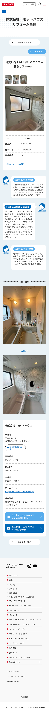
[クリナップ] (8, 4)
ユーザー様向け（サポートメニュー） (23, 624)
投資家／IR (13, 653)
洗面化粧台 (13, 593)
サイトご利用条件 (13, 671)
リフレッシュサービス (17, 629)
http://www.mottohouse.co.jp (19, 491)
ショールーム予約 (29, 4)
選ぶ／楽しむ (14, 575)
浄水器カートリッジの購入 (19, 638)
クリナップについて (16, 643)
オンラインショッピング (18, 634)
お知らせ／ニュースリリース (19, 657)
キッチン (12, 585)
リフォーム (13, 615)
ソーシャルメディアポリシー (17, 676)
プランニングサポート (17, 601)
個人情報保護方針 (13, 681)
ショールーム (14, 610)
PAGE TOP (24, 697)
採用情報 (12, 648)
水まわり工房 (25, 620)
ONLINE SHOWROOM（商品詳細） (22, 597)
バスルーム (13, 589)
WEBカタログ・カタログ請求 (20, 605)
